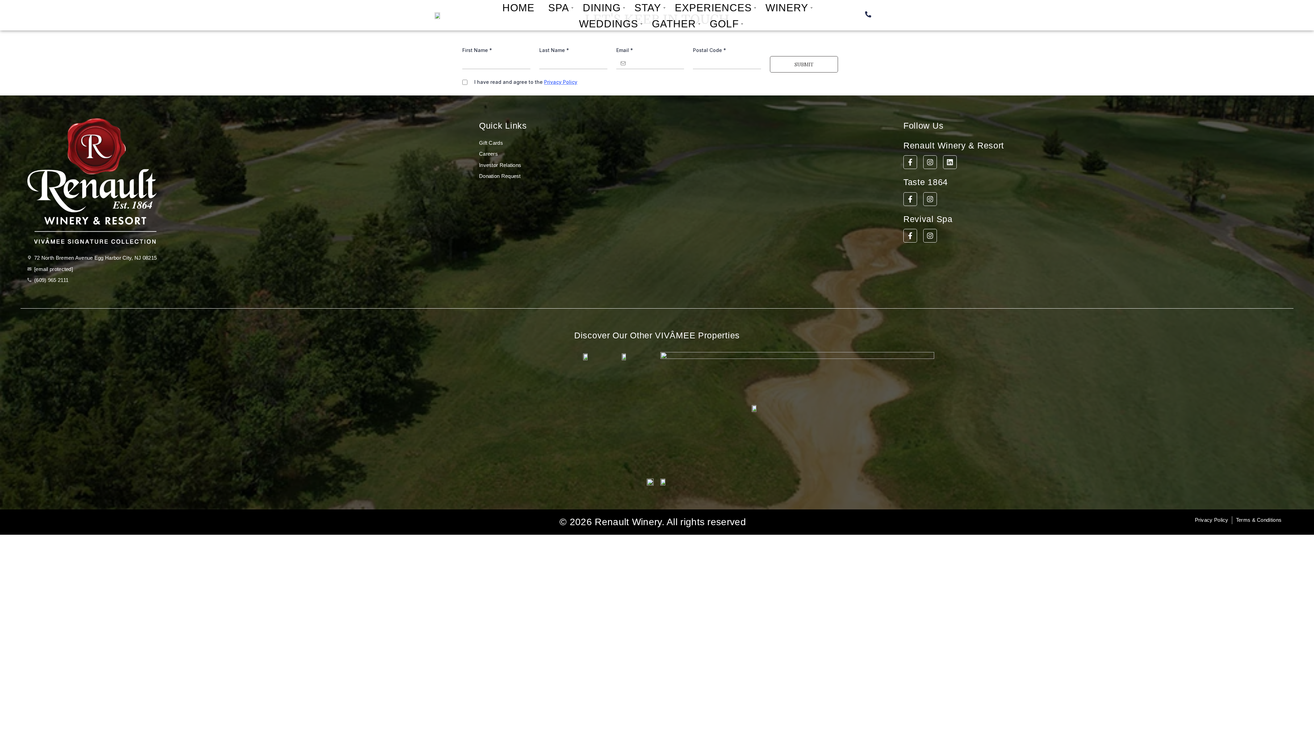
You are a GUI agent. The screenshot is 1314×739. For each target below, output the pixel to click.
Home (518, 7)
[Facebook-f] (910, 162)
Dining (602, 7)
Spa (558, 7)
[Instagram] (930, 162)
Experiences (713, 7)
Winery (786, 7)
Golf (724, 23)
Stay (647, 7)
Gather (674, 23)
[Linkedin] (950, 162)
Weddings (608, 23)
